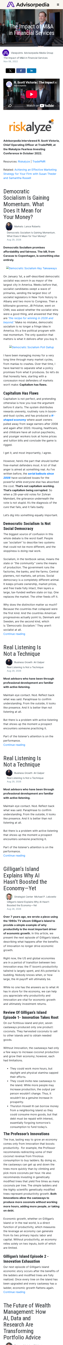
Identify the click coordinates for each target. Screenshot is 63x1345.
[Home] (28, 4)
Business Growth (23, 662)
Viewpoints (17, 52)
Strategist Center (23, 896)
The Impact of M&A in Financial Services (26, 57)
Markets (18, 226)
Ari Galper (39, 662)
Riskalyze (24, 161)
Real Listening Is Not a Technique (25, 667)
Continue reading (14, 634)
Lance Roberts (32, 226)
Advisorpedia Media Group (38, 52)
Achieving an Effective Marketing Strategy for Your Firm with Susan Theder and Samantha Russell (30, 174)
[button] (10, 70)
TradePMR (38, 161)
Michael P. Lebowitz (45, 896)
